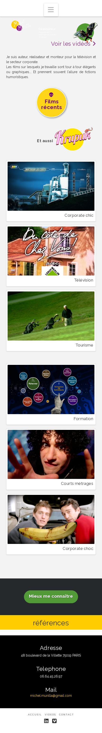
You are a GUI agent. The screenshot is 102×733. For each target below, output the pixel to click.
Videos (50, 714)
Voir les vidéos (71, 43)
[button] (51, 9)
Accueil (35, 714)
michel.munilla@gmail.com (51, 696)
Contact (66, 714)
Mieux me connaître (51, 596)
